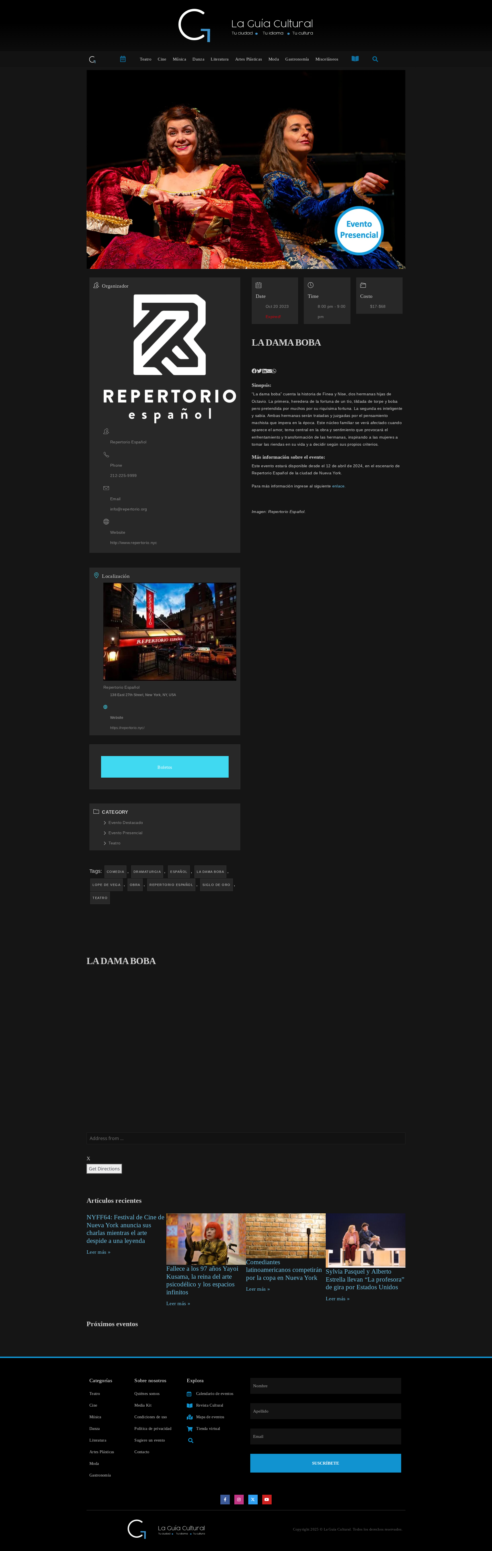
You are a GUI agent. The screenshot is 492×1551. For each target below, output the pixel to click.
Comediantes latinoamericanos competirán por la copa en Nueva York (284, 1270)
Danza (198, 59)
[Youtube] (267, 1499)
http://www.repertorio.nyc (133, 542)
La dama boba (210, 871)
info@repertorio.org (128, 509)
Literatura (220, 59)
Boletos (164, 767)
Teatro (145, 59)
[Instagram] (239, 1499)
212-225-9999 (123, 475)
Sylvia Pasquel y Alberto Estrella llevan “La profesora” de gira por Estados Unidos (365, 1279)
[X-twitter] (253, 1499)
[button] (254, 371)
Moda (273, 59)
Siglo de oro (216, 884)
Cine (162, 59)
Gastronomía (297, 59)
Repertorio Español (171, 884)
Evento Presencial (125, 832)
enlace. (339, 486)
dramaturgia (147, 871)
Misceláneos (326, 59)
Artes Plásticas (248, 59)
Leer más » (98, 1252)
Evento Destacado (125, 822)
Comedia (115, 871)
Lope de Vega (106, 884)
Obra (135, 884)
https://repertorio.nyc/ (127, 728)
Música (179, 59)
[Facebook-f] (225, 1499)
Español (179, 871)
